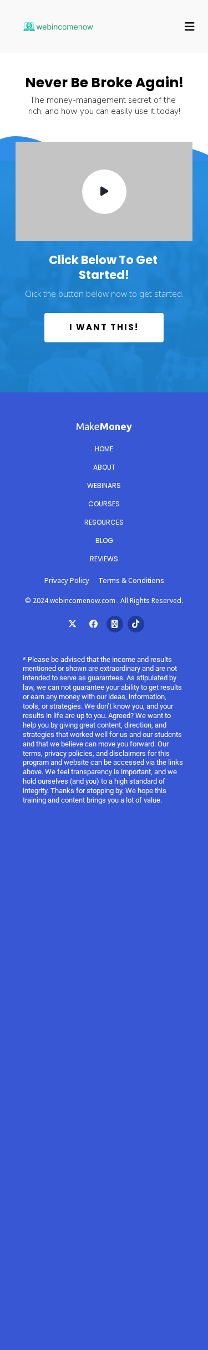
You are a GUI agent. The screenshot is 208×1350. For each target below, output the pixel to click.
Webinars (104, 485)
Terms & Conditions (131, 580)
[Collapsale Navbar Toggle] (191, 26)
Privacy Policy (66, 580)
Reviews (104, 559)
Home (104, 449)
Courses (104, 504)
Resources (104, 522)
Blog (104, 540)
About (104, 467)
